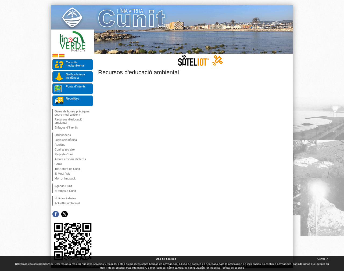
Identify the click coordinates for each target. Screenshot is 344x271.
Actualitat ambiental (67, 203)
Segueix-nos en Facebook (55, 214)
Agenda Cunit (63, 186)
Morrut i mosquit (65, 178)
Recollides (72, 98)
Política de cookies (232, 267)
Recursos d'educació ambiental (68, 121)
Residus (60, 144)
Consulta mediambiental (75, 64)
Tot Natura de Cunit (67, 168)
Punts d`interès (76, 86)
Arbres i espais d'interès (70, 159)
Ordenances (63, 135)
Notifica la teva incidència (75, 76)
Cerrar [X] (323, 258)
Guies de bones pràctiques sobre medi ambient (72, 113)
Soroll (58, 164)
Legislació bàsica (66, 139)
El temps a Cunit (65, 190)
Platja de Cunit (64, 154)
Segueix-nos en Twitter (64, 214)
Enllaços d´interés (66, 127)
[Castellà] (61, 56)
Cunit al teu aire (65, 149)
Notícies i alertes (65, 198)
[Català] (55, 56)
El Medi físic (62, 173)
